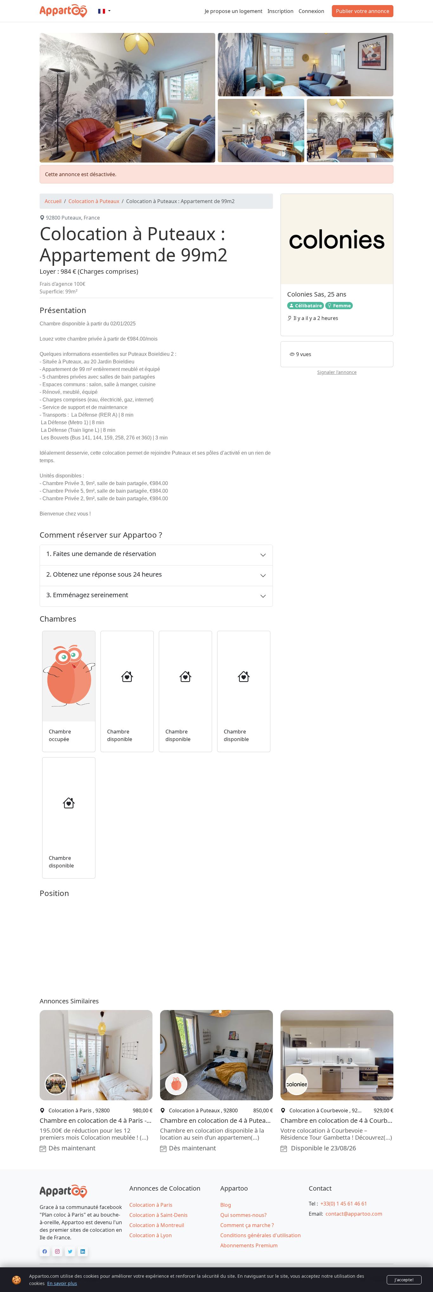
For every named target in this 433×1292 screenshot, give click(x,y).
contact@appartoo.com (354, 1213)
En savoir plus (62, 1283)
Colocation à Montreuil (156, 1225)
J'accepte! (404, 1279)
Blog (225, 1204)
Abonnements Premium (249, 1245)
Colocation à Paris (150, 1204)
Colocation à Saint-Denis (158, 1215)
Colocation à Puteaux (93, 201)
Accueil (53, 201)
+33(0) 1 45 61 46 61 (343, 1203)
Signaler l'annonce (337, 372)
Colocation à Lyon (150, 1235)
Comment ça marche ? (247, 1225)
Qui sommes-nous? (243, 1215)
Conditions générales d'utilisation (260, 1235)
